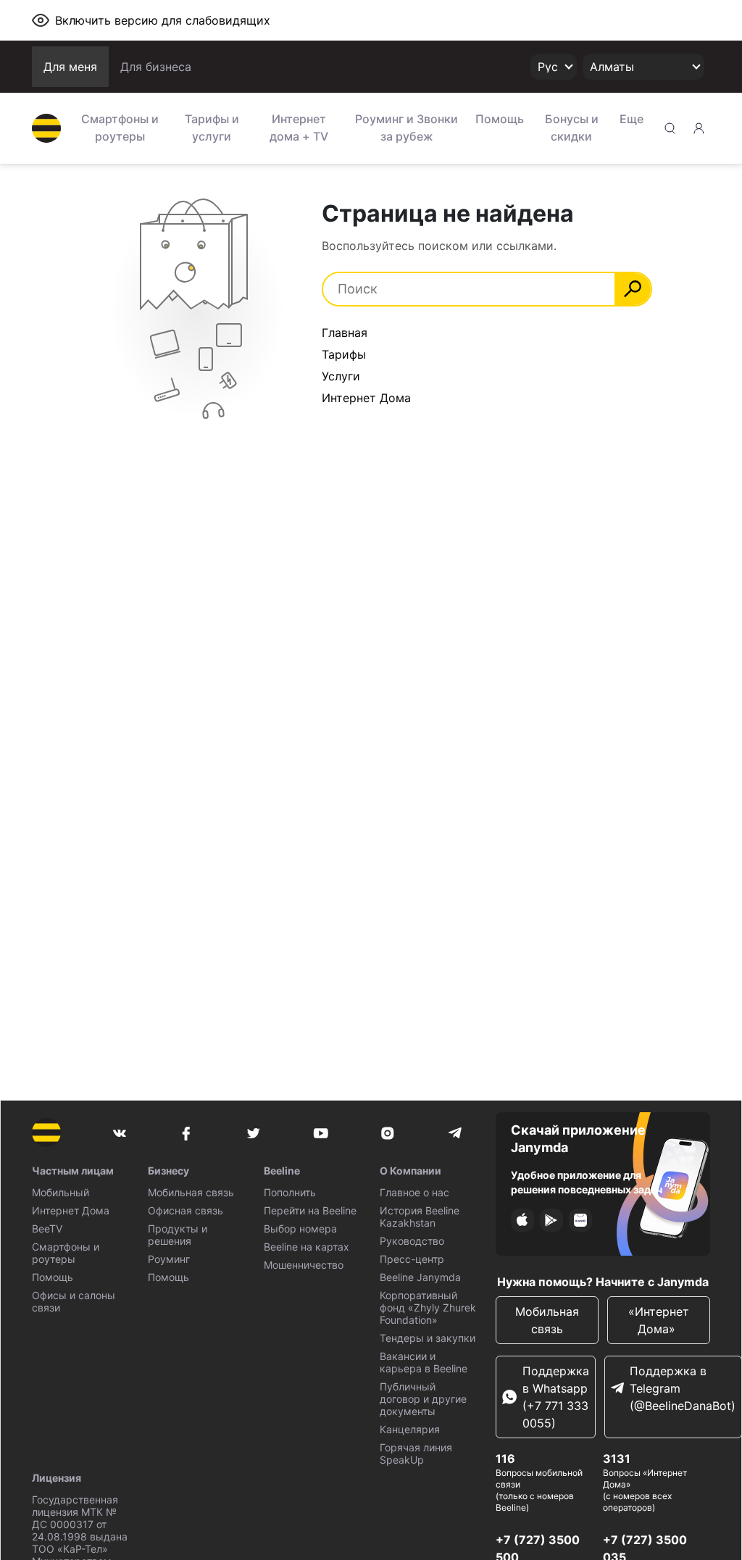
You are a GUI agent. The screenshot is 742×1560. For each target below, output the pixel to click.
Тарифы (344, 354)
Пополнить (290, 1192)
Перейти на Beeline (310, 1210)
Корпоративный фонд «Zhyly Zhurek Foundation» (428, 1307)
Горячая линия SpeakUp (416, 1453)
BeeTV (47, 1228)
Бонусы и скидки (572, 127)
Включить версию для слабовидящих (162, 20)
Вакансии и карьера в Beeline (423, 1362)
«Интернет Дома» (658, 1320)
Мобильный (60, 1192)
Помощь (499, 119)
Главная (344, 332)
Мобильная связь (191, 1192)
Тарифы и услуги (212, 127)
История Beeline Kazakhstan (419, 1216)
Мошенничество (303, 1265)
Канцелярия (410, 1429)
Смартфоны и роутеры (120, 127)
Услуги (341, 376)
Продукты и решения (177, 1234)
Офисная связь (185, 1210)
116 (505, 1458)
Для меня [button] (70, 66)
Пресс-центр (412, 1259)
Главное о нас (414, 1192)
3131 (616, 1458)
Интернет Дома (366, 398)
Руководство (412, 1241)
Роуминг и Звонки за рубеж (406, 127)
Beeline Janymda (420, 1277)
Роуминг (169, 1259)
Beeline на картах (306, 1246)
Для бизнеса (155, 66)
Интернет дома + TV (299, 127)
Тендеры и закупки (427, 1338)
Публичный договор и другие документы (423, 1398)
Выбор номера (300, 1228)
